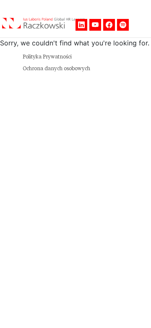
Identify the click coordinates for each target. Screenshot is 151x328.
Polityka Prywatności (47, 56)
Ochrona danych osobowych (56, 68)
